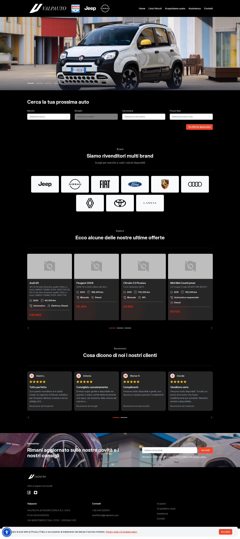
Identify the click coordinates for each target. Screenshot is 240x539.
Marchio (31, 111)
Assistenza (195, 8)
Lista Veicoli (155, 8)
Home (142, 8)
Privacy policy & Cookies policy (121, 531)
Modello (78, 111)
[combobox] (48, 117)
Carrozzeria (127, 111)
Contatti (208, 8)
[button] (7, 532)
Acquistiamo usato (175, 8)
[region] (120, 291)
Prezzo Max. (175, 111)
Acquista (161, 503)
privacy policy (199, 457)
